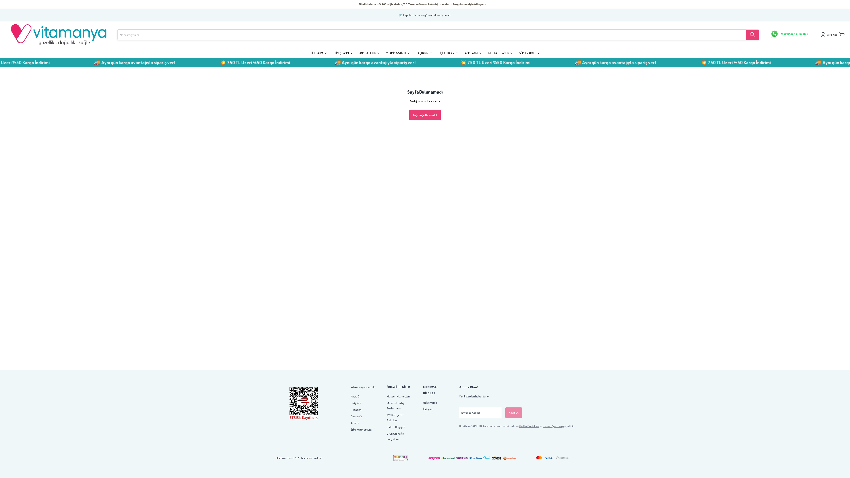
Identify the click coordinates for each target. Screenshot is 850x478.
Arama (355, 423)
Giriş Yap (356, 403)
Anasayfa (356, 416)
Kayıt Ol (355, 396)
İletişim (428, 409)
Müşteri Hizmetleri (398, 396)
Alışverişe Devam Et (425, 115)
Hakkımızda (430, 403)
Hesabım (356, 410)
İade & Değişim (396, 427)
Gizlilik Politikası (529, 426)
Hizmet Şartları (552, 426)
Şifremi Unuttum (361, 430)
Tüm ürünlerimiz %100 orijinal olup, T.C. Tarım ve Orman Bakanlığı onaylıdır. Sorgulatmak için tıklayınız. (423, 4)
